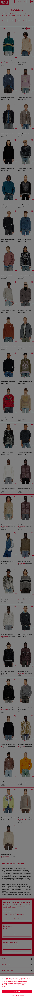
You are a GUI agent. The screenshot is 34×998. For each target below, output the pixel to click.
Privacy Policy (21, 984)
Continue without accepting (17, 995)
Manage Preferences (7, 984)
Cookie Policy (5, 986)
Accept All (17, 991)
